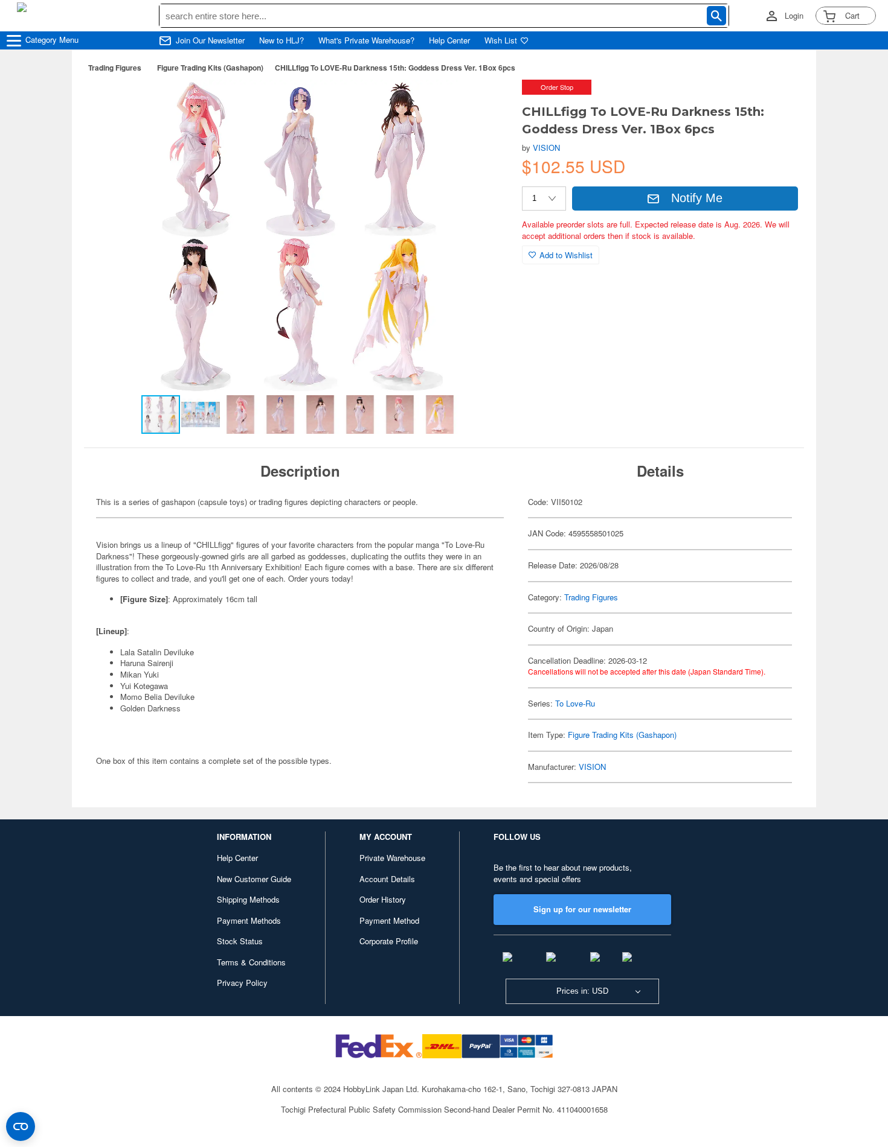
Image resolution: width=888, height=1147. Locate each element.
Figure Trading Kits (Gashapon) (210, 67)
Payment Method (389, 920)
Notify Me (696, 198)
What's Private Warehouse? (366, 40)
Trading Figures (114, 67)
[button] (488, 101)
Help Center (449, 40)
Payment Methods (249, 920)
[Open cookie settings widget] (20, 1126)
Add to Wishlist (566, 255)
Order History (382, 899)
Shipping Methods (248, 899)
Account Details (387, 879)
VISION (546, 147)
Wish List (500, 40)
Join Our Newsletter (210, 40)
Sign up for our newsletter (582, 909)
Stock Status (240, 941)
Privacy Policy (242, 982)
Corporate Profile (388, 941)
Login (794, 15)
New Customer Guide (254, 879)
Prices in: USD (582, 991)
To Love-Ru (575, 703)
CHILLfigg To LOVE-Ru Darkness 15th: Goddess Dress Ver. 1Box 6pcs (395, 67)
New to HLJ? (281, 40)
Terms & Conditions (251, 962)
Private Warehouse (392, 857)
